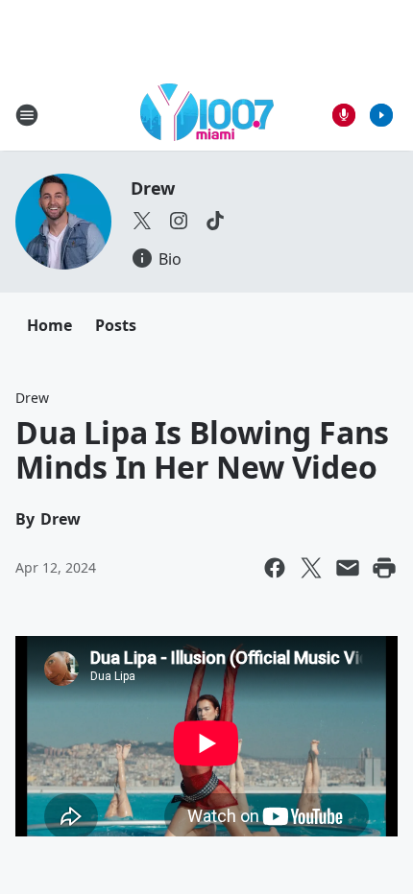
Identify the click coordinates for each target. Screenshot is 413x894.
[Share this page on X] (311, 567)
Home (49, 325)
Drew (153, 188)
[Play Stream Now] (381, 115)
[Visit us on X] (142, 220)
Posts (115, 325)
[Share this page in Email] (347, 567)
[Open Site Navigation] (26, 115)
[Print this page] (384, 567)
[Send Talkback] (343, 115)
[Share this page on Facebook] (274, 567)
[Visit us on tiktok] (215, 220)
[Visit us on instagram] (178, 220)
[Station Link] (207, 114)
